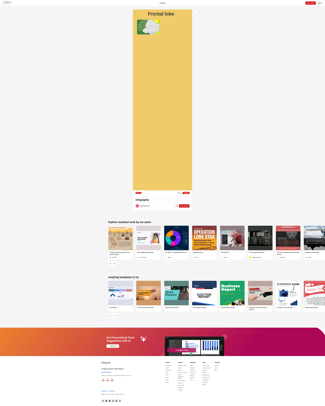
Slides (166, 379)
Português (112, 394)
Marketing (192, 368)
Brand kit (180, 370)
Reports (167, 368)
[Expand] (195, 11)
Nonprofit (192, 375)
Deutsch (107, 394)
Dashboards (168, 370)
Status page (205, 382)
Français (122, 394)
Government (193, 372)
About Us (217, 365)
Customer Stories (206, 368)
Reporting (192, 370)
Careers (216, 368)
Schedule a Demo (206, 377)
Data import (180, 383)
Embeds (179, 368)
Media (191, 365)
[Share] (195, 15)
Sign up (320, 3)
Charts (166, 375)
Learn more (113, 346)
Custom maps (181, 385)
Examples (204, 370)
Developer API (205, 379)
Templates (180, 390)
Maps (166, 372)
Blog (216, 370)
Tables (167, 377)
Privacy (109, 372)
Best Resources (206, 375)
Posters (167, 382)
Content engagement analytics (180, 376)
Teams (191, 379)
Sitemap (204, 384)
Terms (103, 372)
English (103, 394)
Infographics (168, 365)
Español (117, 394)
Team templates (181, 380)
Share (139, 192)
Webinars (204, 372)
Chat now (112, 391)
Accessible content (182, 372)
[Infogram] (7, 3)
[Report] (195, 18)
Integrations (180, 387)
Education (192, 377)
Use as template (310, 3)
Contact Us (105, 391)
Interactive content (182, 365)
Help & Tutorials (205, 365)
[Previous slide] (110, 263)
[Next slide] (114, 263)
